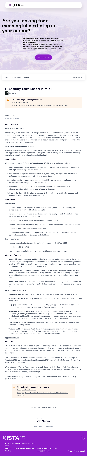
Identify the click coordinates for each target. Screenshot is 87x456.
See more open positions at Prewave (43, 407)
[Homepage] (16, 5)
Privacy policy (38, 426)
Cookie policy (49, 426)
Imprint (82, 451)
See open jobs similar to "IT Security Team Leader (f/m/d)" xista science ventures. (39, 105)
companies (16, 77)
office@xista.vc (43, 451)
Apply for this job (12, 338)
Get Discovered (43, 57)
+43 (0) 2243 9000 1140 (47, 448)
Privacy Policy (73, 451)
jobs (6, 77)
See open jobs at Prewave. (20, 102)
